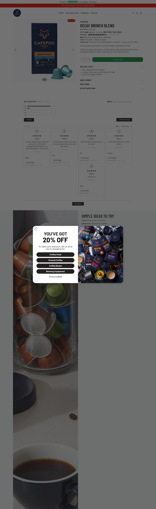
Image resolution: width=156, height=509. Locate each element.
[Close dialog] (35, 228)
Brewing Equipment (55, 271)
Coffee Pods (55, 254)
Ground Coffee (55, 260)
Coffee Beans (55, 266)
